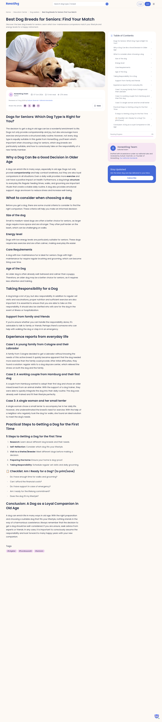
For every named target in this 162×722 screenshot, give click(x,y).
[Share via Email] (38, 106)
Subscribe (131, 178)
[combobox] (81, 4)
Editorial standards (46, 100)
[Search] (107, 4)
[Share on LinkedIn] (34, 106)
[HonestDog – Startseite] (12, 4)
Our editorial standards (128, 158)
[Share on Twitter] (29, 106)
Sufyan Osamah (33, 100)
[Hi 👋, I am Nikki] (157, 716)
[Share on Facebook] (25, 106)
